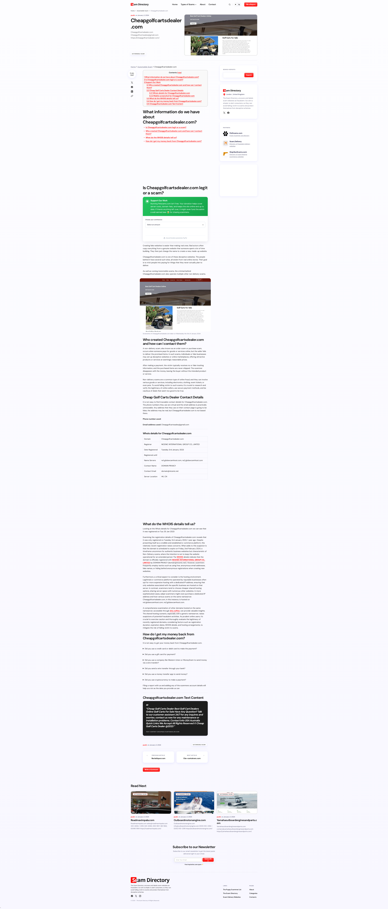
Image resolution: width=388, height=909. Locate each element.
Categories (253, 893)
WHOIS (180, 557)
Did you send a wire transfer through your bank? (165, 668)
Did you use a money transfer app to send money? (166, 674)
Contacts (252, 897)
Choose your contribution (153, 220)
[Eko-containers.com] (192, 757)
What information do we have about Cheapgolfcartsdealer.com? (171, 77)
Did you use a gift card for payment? (160, 654)
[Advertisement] (175, 165)
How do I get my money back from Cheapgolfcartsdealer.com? (174, 101)
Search (249, 75)
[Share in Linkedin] (132, 91)
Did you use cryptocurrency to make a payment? (165, 680)
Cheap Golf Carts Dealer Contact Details (165, 90)
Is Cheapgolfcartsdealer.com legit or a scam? (163, 80)
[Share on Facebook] (132, 87)
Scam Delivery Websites (232, 897)
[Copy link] (132, 96)
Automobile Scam (142, 11)
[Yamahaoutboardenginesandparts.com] (237, 802)
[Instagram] (140, 896)
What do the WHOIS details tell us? (163, 98)
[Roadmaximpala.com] (151, 802)
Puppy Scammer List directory (239, 136)
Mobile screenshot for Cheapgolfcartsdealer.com (172, 96)
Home (133, 11)
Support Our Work (152, 82)
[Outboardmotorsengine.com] (194, 802)
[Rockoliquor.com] (158, 757)
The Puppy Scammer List (232, 889)
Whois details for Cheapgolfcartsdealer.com (169, 93)
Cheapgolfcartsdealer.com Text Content (165, 104)
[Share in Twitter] (132, 82)
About (251, 889)
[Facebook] (228, 113)
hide (179, 73)
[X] (224, 113)
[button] (229, 4)
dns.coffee (175, 611)
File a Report (251, 4)
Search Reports (229, 69)
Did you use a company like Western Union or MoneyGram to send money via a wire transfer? (175, 661)
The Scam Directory (230, 893)
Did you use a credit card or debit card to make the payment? (171, 648)
